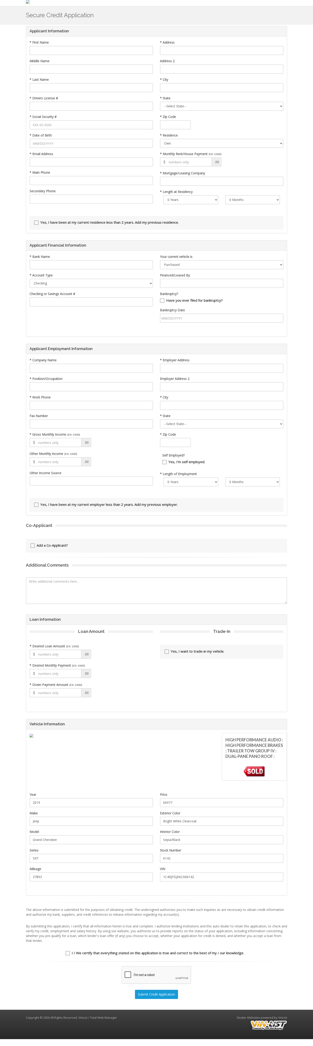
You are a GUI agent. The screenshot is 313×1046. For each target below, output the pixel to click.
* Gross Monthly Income (55, 434)
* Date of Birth (41, 135)
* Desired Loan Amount (54, 646)
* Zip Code (168, 116)
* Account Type (41, 275)
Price (163, 794)
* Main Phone (40, 172)
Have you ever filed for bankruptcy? (194, 300)
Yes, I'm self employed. (186, 461)
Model (34, 831)
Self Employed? (173, 455)
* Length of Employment (178, 474)
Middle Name (39, 61)
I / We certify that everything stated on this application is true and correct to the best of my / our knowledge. (158, 953)
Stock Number (170, 850)
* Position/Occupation (46, 378)
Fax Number (39, 416)
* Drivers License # (44, 98)
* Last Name (39, 79)
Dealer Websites (248, 1017)
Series (34, 850)
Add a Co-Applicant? (52, 545)
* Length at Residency (176, 191)
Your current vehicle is (176, 256)
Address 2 (167, 61)
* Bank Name (40, 256)
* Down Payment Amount (56, 684)
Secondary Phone (43, 191)
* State (165, 98)
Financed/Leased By (175, 275)
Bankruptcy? (169, 294)
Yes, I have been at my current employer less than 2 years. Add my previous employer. (109, 504)
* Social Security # (43, 116)
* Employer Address (174, 360)
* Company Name (43, 360)
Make (34, 813)
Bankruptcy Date (172, 310)
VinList (282, 1017)
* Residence (169, 135)
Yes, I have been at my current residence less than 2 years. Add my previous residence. (109, 222)
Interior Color (170, 831)
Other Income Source (45, 473)
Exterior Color (170, 813)
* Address (167, 42)
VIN (162, 869)
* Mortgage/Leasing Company (182, 173)
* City (164, 79)
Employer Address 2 (174, 378)
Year (33, 794)
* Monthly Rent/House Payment (190, 154)
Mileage (35, 869)
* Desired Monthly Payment (57, 665)
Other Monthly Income (53, 453)
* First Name (39, 42)
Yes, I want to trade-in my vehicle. (197, 651)
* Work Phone (40, 397)
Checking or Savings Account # (52, 294)
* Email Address (41, 154)
